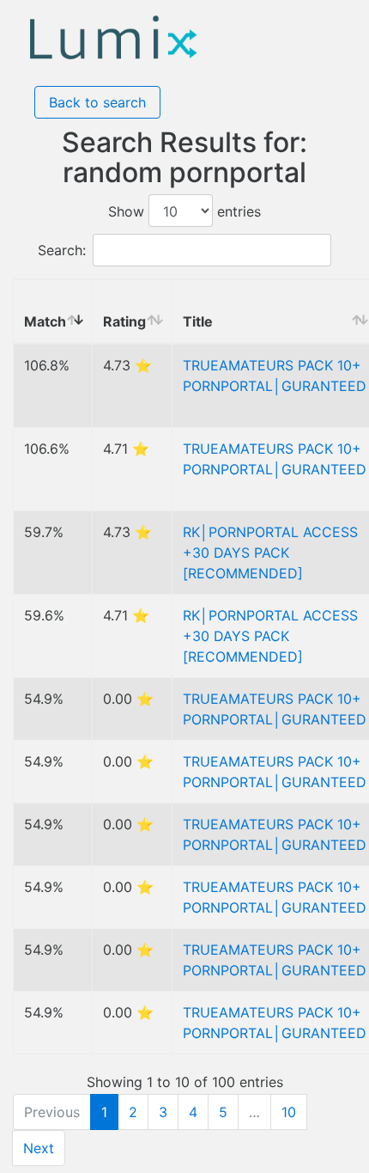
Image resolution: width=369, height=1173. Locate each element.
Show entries (184, 211)
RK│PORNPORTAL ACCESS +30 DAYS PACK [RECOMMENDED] (270, 552)
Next (38, 1148)
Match (45, 321)
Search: (62, 250)
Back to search (97, 102)
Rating (124, 321)
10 (288, 1112)
